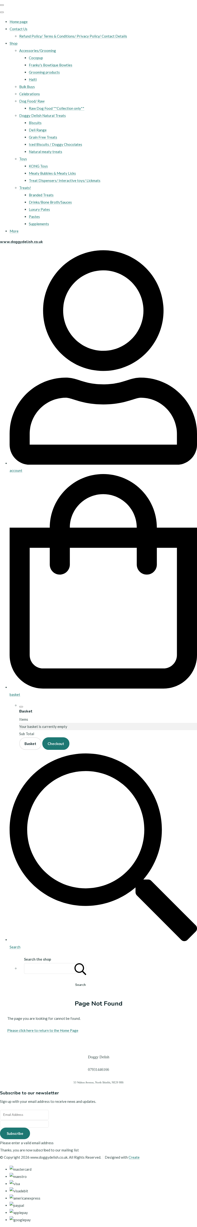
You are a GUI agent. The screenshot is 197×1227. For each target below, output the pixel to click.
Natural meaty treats (45, 151)
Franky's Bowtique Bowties (50, 65)
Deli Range (38, 130)
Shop (14, 43)
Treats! (25, 188)
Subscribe (15, 1133)
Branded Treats (41, 195)
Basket (30, 743)
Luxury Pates (39, 209)
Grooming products (44, 72)
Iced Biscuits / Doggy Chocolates (55, 144)
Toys (23, 159)
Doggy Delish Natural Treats (42, 115)
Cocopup (36, 58)
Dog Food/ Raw (31, 101)
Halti (33, 79)
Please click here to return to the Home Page (42, 1030)
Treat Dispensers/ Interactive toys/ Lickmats (64, 180)
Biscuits (35, 123)
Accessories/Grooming (37, 50)
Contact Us (18, 29)
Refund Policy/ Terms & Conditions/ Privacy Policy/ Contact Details (73, 36)
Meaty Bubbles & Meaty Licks (52, 173)
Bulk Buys (27, 86)
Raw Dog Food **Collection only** (56, 108)
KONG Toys (38, 166)
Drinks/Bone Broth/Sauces (50, 202)
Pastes (34, 216)
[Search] (80, 968)
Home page (19, 21)
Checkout (56, 743)
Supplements (39, 224)
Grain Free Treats (43, 137)
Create (134, 1157)
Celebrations (29, 94)
